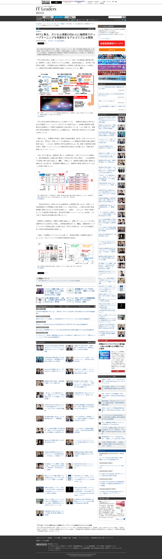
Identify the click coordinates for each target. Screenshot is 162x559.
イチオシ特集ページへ (117, 371)
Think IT (70, 546)
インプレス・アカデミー (54, 550)
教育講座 (102, 3)
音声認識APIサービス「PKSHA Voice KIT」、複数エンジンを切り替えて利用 (85, 291)
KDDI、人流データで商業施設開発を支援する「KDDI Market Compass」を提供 (85, 300)
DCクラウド (68, 2)
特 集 (70, 17)
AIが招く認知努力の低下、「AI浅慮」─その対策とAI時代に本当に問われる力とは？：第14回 (55, 300)
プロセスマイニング (61, 20)
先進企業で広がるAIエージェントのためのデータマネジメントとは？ (84, 465)
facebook (40, 13)
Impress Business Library (105, 34)
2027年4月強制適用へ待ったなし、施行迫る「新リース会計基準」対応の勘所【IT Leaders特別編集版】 (65, 312)
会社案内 (74, 538)
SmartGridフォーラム (110, 546)
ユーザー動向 (49, 20)
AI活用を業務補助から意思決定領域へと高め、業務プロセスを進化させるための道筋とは (84, 406)
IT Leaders (46, 9)
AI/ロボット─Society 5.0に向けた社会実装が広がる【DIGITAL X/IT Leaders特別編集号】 (62, 324)
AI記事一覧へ (91, 28)
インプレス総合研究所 (89, 546)
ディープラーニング (65, 280)
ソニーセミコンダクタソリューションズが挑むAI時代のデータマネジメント (84, 442)
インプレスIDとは (105, 38)
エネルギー (90, 3)
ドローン (96, 3)
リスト (46, 43)
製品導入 (79, 2)
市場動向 (62, 23)
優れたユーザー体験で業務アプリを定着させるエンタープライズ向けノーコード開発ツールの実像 (54, 477)
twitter (37, 13)
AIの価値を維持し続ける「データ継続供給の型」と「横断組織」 (107, 207)
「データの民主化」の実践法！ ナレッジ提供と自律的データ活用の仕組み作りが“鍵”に (84, 418)
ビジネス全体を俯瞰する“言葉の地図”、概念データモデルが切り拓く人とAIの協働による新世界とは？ (55, 430)
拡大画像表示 (41, 116)
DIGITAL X (107, 548)
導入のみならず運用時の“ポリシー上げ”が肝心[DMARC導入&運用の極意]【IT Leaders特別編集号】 (65, 330)
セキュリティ (82, 20)
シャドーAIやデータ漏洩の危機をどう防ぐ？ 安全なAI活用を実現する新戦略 (84, 430)
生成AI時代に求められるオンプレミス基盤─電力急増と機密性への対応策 (54, 513)
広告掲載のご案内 (66, 538)
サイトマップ (109, 538)
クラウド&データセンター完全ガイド (57, 546)
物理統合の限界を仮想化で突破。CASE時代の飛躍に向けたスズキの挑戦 (84, 454)
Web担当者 (90, 1)
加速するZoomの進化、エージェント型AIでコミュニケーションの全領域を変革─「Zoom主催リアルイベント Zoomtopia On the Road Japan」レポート (84, 491)
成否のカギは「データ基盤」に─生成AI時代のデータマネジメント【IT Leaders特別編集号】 (63, 319)
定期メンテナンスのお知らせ (106, 101)
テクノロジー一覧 (51, 23)
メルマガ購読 (57, 538)
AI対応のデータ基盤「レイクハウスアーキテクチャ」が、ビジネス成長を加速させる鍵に (84, 371)
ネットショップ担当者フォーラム (56, 548)
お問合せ (38, 540)
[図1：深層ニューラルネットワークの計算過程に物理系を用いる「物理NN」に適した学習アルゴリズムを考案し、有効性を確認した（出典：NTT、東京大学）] (66, 111)
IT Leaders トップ (40, 23)
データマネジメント (93, 20)
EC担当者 (96, 1)
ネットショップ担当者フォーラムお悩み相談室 (78, 548)
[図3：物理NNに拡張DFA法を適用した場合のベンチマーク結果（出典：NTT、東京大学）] (66, 264)
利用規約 (50, 538)
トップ (39, 18)
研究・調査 (114, 1)
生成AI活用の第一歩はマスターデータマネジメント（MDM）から (107, 185)
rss (42, 13)
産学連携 (77, 280)
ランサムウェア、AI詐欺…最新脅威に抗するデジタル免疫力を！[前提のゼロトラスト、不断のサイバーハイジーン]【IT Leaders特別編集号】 (65, 336)
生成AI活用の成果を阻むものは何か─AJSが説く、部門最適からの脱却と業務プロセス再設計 (54, 359)
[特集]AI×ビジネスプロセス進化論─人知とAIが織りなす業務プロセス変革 (112, 346)
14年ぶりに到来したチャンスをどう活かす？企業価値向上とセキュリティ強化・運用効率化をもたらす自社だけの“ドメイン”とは (107, 318)
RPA (74, 20)
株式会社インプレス (53, 544)
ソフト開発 (102, 1)
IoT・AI (108, 1)
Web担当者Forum (77, 546)
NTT (40, 280)
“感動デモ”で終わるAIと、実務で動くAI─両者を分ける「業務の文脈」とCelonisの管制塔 (83, 347)
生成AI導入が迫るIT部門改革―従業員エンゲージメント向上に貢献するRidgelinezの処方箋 (84, 501)
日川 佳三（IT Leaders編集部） (56, 41)
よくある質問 (45, 540)
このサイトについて (41, 538)
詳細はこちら (119, 519)
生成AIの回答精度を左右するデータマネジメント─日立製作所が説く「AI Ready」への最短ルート (54, 454)
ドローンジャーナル (117, 548)
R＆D (72, 280)
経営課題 (48, 17)
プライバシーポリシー (84, 538)
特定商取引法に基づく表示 (98, 538)
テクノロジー (59, 17)
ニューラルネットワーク (53, 280)
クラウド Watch (100, 546)
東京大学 (44, 280)
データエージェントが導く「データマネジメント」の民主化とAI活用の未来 (84, 359)
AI (69, 20)
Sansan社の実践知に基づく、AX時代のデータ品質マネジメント (107, 148)
